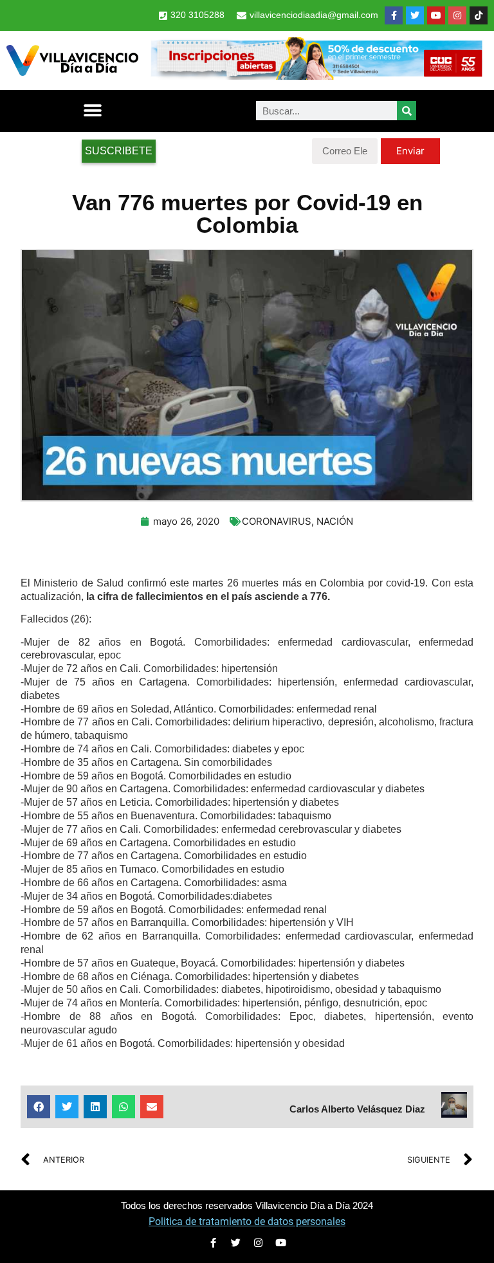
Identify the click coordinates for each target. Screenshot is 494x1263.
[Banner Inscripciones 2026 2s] (316, 75)
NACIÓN (334, 521)
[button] (92, 110)
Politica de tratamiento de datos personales (247, 1221)
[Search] (406, 110)
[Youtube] (436, 15)
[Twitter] (415, 15)
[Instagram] (457, 15)
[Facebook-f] (394, 15)
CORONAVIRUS (276, 521)
